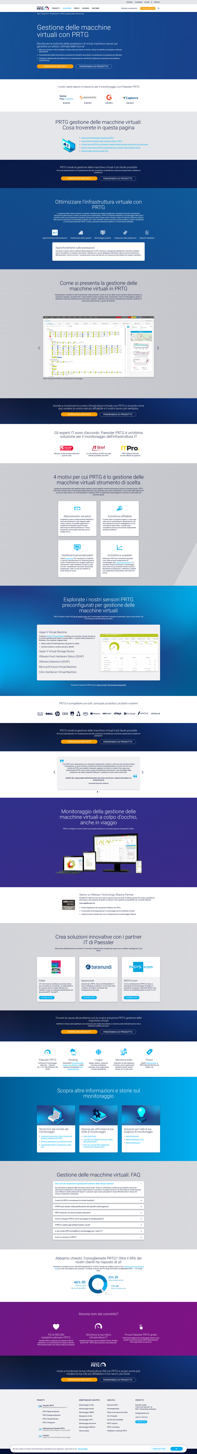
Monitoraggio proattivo (102, 238)
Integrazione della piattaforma (125, 238)
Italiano (157, 2)
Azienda (129, 2)
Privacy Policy (83, 1449)
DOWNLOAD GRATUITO (55, 66)
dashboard (69, 558)
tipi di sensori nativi (80, 617)
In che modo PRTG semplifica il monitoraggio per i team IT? (79, 1231)
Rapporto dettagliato (147, 238)
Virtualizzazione (54, 14)
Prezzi (77, 8)
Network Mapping (132, 1136)
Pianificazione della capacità (80, 238)
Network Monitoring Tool (135, 1139)
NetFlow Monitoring (133, 1143)
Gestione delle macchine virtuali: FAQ (94, 151)
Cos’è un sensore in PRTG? (66, 1237)
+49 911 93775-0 (141, 1417)
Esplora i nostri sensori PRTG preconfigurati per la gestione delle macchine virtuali (110, 148)
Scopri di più (47, 998)
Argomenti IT (45, 14)
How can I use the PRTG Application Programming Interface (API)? (96, 1146)
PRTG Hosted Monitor (75, 1068)
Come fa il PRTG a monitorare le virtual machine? (75, 1200)
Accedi (146, 2)
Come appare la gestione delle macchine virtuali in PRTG (101, 141)
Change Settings (159, 1449)
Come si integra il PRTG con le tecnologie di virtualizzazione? (79, 1219)
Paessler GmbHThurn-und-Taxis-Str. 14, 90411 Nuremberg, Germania (145, 1407)
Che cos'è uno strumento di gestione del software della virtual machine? (84, 1184)
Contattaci (138, 2)
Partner (95, 8)
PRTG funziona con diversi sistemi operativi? (73, 1213)
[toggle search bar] (158, 8)
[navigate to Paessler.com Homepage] (43, 8)
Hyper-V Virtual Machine (55, 636)
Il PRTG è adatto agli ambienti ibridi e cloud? (72, 1225)
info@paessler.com (142, 1413)
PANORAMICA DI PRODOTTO (93, 66)
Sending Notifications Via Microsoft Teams (56, 1142)
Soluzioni (67, 8)
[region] (98, 1448)
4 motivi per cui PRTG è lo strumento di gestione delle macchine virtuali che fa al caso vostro (114, 144)
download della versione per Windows (73, 1064)
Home (38, 14)
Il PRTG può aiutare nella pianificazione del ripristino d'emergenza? (82, 1206)
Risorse (85, 8)
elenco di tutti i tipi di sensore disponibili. (111, 685)
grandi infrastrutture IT (124, 563)
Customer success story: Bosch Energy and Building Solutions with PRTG (56, 1137)
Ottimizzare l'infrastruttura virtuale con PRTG (97, 138)
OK (177, 1449)
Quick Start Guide (89, 1136)
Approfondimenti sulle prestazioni (55, 238)
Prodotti (56, 8)
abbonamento (151, 1063)
